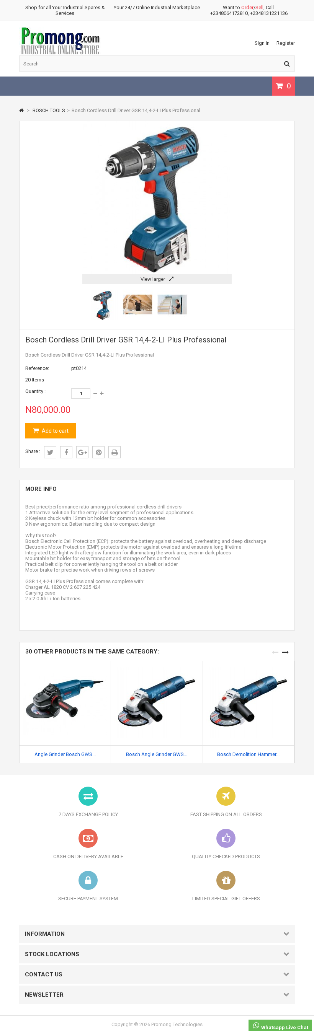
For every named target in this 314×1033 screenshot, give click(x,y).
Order (247, 7)
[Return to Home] (21, 110)
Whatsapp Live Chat (284, 1027)
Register (285, 43)
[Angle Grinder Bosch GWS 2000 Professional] (65, 664)
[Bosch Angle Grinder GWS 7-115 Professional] (156, 664)
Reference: (37, 368)
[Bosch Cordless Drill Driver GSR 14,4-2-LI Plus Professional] (103, 318)
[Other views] (84, 305)
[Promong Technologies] (60, 53)
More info (41, 489)
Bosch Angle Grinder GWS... (156, 754)
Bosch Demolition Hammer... (248, 754)
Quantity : (35, 391)
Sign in (262, 43)
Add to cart (55, 431)
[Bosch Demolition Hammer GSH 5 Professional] (248, 664)
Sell (259, 7)
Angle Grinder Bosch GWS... (65, 754)
